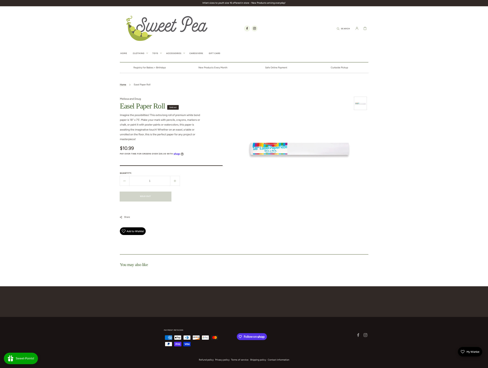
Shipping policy (258, 359)
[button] (343, 28)
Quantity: (126, 173)
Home (123, 84)
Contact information (278, 359)
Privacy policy (222, 359)
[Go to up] (483, 363)
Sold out (145, 196)
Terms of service (240, 359)
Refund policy (206, 359)
